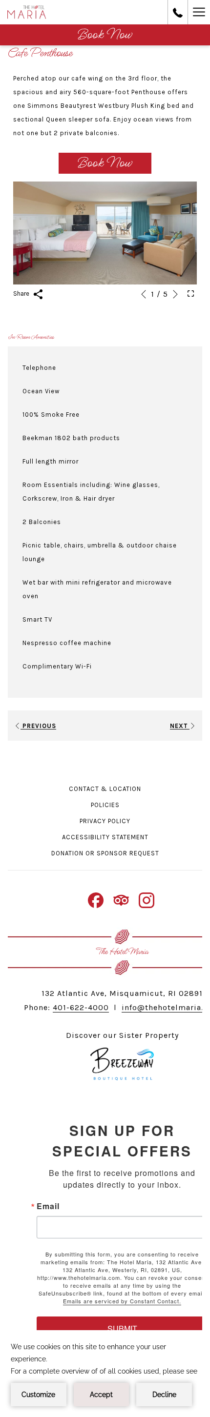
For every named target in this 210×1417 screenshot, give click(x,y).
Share (22, 293)
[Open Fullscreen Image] (191, 293)
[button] (105, 233)
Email (48, 1206)
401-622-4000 (81, 1007)
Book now (105, 35)
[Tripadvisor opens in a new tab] (121, 899)
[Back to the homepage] (26, 12)
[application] (105, 1373)
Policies (105, 805)
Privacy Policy (105, 821)
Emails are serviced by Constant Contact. (122, 1301)
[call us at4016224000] (178, 12)
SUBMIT (122, 1328)
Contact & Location (105, 788)
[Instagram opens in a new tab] (146, 899)
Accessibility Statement (105, 837)
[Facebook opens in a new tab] (96, 899)
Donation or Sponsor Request (105, 853)
